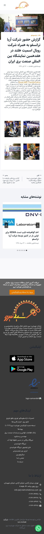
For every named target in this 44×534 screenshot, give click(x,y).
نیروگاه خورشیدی (20, 443)
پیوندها (20, 429)
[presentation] (22, 215)
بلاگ (39, 35)
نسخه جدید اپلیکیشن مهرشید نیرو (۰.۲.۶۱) (20, 425)
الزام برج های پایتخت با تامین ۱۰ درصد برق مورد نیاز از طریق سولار (11, 179)
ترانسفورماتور (34, 35)
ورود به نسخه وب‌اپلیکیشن (22, 292)
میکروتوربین (20, 454)
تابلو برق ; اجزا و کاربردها (20, 421)
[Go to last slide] (37, 225)
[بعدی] (6, 225)
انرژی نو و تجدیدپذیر (20, 451)
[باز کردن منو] (5, 5)
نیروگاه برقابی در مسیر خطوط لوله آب (20, 440)
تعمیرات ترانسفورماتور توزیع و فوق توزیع (20, 418)
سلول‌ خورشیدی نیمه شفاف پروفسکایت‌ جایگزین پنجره (34, 179)
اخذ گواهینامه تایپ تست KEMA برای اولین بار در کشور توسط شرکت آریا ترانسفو (22, 236)
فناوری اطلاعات (32, 66)
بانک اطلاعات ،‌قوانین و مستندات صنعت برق (20, 432)
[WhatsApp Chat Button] (38, 528)
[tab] (26, 250)
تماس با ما (20, 458)
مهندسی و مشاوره (20, 436)
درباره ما (20, 461)
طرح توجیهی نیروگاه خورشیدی (20, 447)
